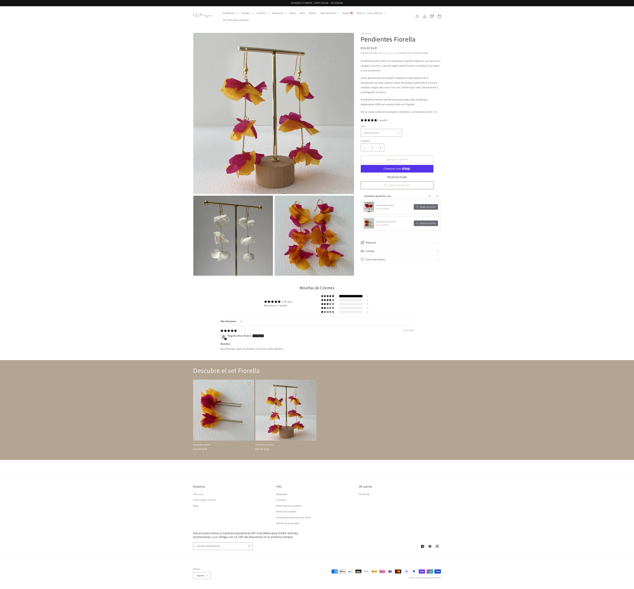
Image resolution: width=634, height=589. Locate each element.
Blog (195, 505)
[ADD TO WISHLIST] (249, 383)
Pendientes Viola (385, 205)
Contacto (281, 499)
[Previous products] (430, 196)
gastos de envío (389, 53)
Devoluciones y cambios (289, 505)
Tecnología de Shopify (432, 578)
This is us (198, 494)
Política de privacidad (287, 523)
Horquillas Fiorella (386, 221)
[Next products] (437, 196)
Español (200, 575)
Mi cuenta (364, 494)
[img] (229, 331)
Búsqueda (281, 494)
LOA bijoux (419, 578)
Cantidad (365, 141)
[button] (230, 13)
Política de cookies (286, 511)
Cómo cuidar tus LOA (204, 499)
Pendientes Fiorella (264, 444)
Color (363, 126)
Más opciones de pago (397, 176)
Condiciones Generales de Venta (293, 517)
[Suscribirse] (248, 546)
